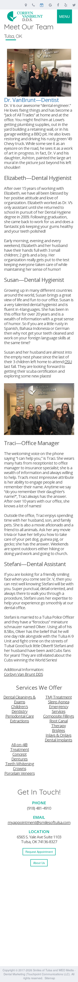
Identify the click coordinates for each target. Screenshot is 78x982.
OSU (68, 361)
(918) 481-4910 (39, 808)
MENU (64, 16)
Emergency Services (58, 709)
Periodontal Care (19, 716)
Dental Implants (58, 740)
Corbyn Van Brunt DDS (23, 674)
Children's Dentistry (19, 709)
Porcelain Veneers (19, 773)
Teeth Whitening (19, 763)
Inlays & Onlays (58, 735)
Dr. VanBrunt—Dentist (31, 100)
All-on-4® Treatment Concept (19, 749)
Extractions (19, 721)
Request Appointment (39, 852)
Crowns (19, 768)
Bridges (58, 730)
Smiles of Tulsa (42, 970)
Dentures (19, 759)
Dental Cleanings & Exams (19, 699)
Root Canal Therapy (58, 723)
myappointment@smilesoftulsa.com (39, 822)
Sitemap (50, 978)
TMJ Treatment (58, 697)
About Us (39, 863)
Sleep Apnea (58, 702)
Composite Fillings (58, 716)
